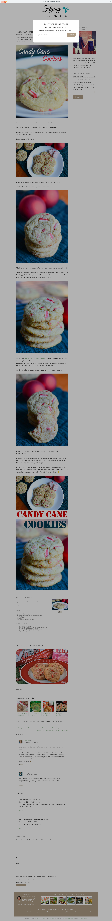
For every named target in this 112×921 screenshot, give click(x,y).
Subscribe (72, 34)
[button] (56, 1)
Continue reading (56, 39)
